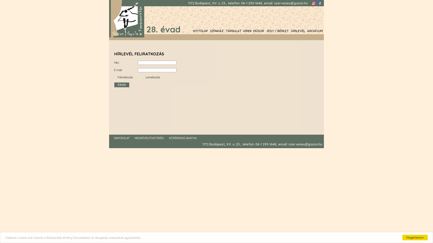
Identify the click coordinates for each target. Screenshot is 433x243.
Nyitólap (200, 31)
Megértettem (415, 237)
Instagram (313, 3)
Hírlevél (298, 31)
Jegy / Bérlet (277, 31)
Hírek (247, 31)
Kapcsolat (122, 138)
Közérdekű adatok (183, 138)
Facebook (319, 3)
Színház (217, 31)
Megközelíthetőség (149, 138)
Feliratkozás (125, 77)
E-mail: (118, 70)
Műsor (258, 31)
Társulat (233, 31)
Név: (116, 62)
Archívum (315, 31)
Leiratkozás (153, 77)
